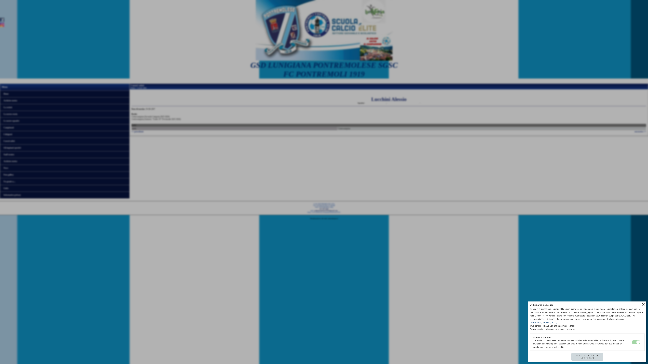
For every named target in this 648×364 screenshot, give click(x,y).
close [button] (643, 304)
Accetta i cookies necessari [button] (587, 357)
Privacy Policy (550, 322)
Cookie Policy (536, 322)
